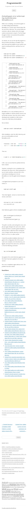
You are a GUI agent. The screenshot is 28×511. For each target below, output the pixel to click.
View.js (18, 499)
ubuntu (17, 412)
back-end (18, 482)
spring (22, 496)
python (20, 494)
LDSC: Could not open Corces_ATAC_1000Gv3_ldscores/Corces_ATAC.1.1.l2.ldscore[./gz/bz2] (14, 454)
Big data (22, 482)
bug (3, 484)
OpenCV (18, 491)
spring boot (5, 497)
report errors (10, 496)
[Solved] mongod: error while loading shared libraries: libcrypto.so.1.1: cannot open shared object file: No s (14, 282)
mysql (8, 491)
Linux (15, 411)
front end (5, 487)
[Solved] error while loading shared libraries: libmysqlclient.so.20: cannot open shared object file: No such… (15, 287)
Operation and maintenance (8, 412)
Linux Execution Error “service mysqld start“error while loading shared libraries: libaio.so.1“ (15, 347)
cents (8, 484)
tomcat (8, 499)
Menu (14, 10)
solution (16, 496)
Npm (15, 491)
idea (16, 487)
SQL (10, 497)
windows (23, 499)
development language (9, 485)
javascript (10, 489)
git (10, 487)
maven (21, 489)
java (4, 488)
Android (5, 482)
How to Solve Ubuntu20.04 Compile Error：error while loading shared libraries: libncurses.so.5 (15, 342)
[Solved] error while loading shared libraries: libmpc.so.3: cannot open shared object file (15, 276)
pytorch (4, 496)
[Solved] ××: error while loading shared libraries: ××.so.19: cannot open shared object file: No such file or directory (15, 297)
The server (4, 499)
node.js (12, 491)
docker (18, 485)
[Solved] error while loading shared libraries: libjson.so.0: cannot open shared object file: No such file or (15, 317)
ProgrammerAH (14, 3)
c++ (5, 484)
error (25, 485)
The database (19, 497)
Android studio (11, 482)
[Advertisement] (14, 393)
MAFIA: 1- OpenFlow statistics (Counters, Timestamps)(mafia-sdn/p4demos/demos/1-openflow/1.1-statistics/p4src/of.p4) (12, 448)
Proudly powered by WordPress (9, 508)
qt (6, 496)
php (20, 492)
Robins (5, 414)
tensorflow (13, 497)
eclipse (21, 485)
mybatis (3, 491)
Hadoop (12, 487)
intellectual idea (20, 487)
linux (23, 411)
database (12, 484)
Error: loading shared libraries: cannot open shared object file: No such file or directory (14, 353)
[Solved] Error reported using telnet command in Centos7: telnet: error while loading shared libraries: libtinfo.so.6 (15, 359)
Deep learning (20, 484)
